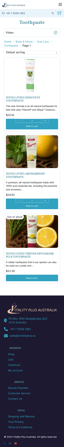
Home (7, 41)
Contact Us (15, 398)
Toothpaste (11, 45)
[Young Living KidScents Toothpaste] (32, 75)
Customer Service (19, 393)
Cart (11, 359)
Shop (11, 354)
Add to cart (32, 126)
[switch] (32, 32)
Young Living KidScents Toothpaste (23, 99)
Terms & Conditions (20, 427)
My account (15, 370)
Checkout (14, 365)
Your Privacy (16, 421)
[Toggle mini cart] (59, 13)
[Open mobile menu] (60, 4)
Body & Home (24, 41)
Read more (32, 278)
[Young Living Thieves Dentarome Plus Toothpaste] (32, 231)
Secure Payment (18, 388)
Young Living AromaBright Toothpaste (25, 175)
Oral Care (43, 41)
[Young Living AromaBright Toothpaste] (32, 151)
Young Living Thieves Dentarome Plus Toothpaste (30, 255)
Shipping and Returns (21, 416)
